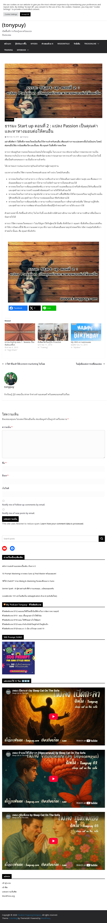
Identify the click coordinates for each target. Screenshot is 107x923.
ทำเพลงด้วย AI (47, 43)
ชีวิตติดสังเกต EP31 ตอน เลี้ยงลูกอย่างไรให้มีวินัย (21, 615)
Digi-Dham (9, 120)
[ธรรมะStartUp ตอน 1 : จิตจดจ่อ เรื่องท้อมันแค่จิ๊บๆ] (20, 332)
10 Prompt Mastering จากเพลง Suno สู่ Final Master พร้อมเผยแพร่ (29, 573)
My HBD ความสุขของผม (81, 342)
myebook (21, 50)
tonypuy (25, 137)
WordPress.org (8, 896)
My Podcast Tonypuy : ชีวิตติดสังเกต (23, 604)
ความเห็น (7, 427)
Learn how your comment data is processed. (62, 523)
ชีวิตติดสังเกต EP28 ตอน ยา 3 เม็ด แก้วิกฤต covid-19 (23, 628)
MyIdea (34, 43)
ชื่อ (4, 463)
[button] (97, 44)
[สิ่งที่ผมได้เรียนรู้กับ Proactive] (53, 332)
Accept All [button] (25, 14)
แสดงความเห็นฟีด (9, 891)
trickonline (90, 43)
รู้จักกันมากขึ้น (20, 43)
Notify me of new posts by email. (18, 513)
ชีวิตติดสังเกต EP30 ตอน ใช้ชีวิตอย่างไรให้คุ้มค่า (21, 620)
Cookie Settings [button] (11, 14)
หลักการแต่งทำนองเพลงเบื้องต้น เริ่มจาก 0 (19, 566)
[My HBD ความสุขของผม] (86, 332)
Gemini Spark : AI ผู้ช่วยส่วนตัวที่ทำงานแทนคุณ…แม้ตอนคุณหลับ (28, 588)
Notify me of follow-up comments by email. (23, 504)
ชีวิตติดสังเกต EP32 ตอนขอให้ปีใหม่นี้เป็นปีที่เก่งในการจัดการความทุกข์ (30, 611)
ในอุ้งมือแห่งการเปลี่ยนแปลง (89, 363)
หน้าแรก (7, 43)
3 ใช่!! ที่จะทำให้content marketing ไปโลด (25, 363)
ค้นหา (101, 538)
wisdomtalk (63, 43)
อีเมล (5, 475)
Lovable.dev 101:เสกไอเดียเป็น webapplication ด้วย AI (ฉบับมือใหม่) (29, 596)
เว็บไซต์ (5, 488)
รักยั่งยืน (77, 43)
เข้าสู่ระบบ (6, 883)
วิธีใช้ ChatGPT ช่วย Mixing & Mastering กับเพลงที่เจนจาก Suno (28, 581)
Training (8, 50)
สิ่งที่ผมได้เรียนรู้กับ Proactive (49, 342)
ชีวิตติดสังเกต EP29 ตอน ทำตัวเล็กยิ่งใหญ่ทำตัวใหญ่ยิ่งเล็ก (25, 624)
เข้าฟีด (5, 887)
